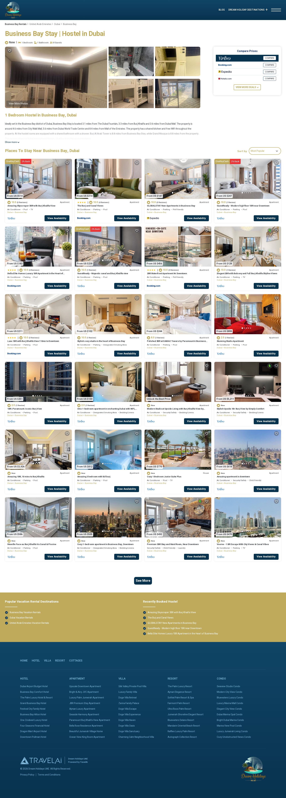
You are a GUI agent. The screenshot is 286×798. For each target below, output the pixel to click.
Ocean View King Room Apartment (87, 737)
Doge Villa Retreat (128, 697)
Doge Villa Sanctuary (129, 731)
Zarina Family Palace (129, 703)
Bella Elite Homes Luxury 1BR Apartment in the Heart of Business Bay (35, 275)
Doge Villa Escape (128, 709)
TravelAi (84, 762)
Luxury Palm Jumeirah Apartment (86, 697)
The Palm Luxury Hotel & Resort (36, 697)
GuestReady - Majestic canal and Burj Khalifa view (102, 273)
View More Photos (18, 103)
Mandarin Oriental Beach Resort (184, 726)
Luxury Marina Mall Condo (230, 703)
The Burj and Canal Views (90, 205)
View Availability (57, 218)
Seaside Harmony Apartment (84, 714)
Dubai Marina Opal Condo (229, 714)
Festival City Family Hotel (32, 709)
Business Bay (69, 24)
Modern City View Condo (229, 692)
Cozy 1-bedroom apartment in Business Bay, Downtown (105, 544)
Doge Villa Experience (130, 714)
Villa (47, 661)
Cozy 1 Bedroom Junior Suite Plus (164, 476)
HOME (24, 661)
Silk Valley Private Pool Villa (132, 686)
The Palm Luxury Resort (180, 686)
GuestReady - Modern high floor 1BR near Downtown (243, 205)
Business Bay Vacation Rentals (25, 612)
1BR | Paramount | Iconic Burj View (24, 408)
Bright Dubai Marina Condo (230, 720)
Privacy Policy (27, 775)
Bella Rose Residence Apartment (86, 726)
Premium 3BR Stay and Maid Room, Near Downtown (173, 544)
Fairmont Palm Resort (179, 703)
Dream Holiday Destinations (246, 10)
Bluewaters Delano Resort (181, 720)
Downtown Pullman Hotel (33, 737)
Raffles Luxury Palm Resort (181, 731)
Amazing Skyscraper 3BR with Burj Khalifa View (31, 205)
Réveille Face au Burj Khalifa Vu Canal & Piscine (31, 544)
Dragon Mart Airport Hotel (33, 731)
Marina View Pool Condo (229, 726)
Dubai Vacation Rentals (21, 617)
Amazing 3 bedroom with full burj (94, 476)
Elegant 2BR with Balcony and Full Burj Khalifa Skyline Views (247, 273)
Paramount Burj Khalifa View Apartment (89, 720)
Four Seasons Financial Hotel (34, 726)
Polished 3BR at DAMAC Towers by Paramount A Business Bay (176, 343)
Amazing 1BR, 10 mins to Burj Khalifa (25, 476)
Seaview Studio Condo (228, 686)
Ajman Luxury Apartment (82, 709)
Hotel (36, 661)
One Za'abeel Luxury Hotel (33, 720)
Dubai (57, 24)
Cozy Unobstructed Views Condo (234, 737)
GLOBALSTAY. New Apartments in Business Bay (171, 205)
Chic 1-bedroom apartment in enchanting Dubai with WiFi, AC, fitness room (106, 410)
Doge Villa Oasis (127, 726)
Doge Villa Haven (127, 720)
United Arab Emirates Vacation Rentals (29, 623)
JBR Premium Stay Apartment (84, 703)
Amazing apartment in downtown (233, 476)
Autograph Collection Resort (182, 737)
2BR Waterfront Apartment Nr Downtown (167, 273)
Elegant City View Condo (229, 709)
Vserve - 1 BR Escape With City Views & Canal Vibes (243, 544)
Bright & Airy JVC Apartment (84, 692)
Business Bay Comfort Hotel (34, 692)
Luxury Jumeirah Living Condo (232, 731)
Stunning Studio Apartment (230, 341)
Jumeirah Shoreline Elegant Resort (185, 714)
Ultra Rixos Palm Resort (179, 709)
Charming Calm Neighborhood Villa (136, 737)
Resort (60, 661)
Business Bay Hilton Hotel (33, 714)
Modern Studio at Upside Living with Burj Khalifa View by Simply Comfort (175, 410)
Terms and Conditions (49, 775)
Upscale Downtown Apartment (85, 686)
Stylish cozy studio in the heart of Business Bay (101, 341)
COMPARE (269, 58)
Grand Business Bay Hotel (33, 703)
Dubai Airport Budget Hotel (34, 686)
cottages (75, 661)
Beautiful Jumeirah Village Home (86, 731)
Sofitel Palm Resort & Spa (181, 697)
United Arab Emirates (40, 24)
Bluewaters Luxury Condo (230, 697)
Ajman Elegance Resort (179, 692)
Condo (221, 679)
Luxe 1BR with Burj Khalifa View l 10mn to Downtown (33, 341)
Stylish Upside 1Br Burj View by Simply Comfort (240, 408)
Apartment (77, 679)
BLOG (222, 10)
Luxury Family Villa (128, 692)
